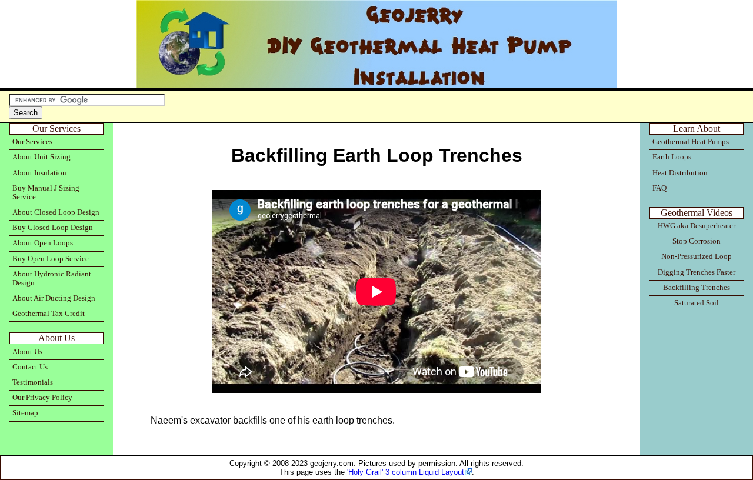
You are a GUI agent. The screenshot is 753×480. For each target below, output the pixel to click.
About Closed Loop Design (55, 212)
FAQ (659, 188)
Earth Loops (671, 157)
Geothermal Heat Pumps (690, 142)
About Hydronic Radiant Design (51, 278)
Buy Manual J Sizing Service (45, 192)
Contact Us (30, 367)
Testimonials (32, 382)
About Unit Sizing (41, 157)
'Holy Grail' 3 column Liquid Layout (405, 472)
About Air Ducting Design (53, 298)
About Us (27, 352)
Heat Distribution (680, 173)
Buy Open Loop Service (50, 259)
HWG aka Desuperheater (696, 226)
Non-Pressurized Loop (696, 256)
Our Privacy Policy (42, 398)
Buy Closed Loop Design (52, 228)
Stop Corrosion (696, 241)
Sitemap (25, 413)
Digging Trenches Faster (696, 272)
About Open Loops (42, 243)
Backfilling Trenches (696, 288)
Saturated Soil (696, 303)
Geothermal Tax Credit (48, 313)
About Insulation (39, 173)
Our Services (32, 142)
